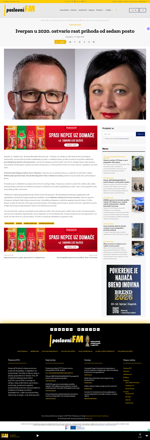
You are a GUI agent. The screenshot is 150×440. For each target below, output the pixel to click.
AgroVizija (88, 375)
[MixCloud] (98, 329)
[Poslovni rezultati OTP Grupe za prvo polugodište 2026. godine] (138, 163)
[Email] (89, 42)
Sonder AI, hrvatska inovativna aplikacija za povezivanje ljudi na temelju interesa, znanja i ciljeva (100, 394)
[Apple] (71, 329)
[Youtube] (82, 1)
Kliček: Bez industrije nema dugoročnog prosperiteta (98, 379)
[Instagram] (67, 1)
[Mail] (63, 329)
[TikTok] (77, 1)
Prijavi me (140, 134)
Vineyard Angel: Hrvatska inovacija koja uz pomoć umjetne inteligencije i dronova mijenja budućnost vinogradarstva (101, 370)
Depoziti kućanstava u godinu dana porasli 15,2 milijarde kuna (24, 257)
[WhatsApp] (80, 1)
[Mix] (85, 1)
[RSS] (72, 1)
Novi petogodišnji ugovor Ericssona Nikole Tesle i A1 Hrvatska (77, 257)
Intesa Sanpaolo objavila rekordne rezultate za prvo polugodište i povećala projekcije (114, 228)
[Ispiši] (94, 42)
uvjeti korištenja (103, 416)
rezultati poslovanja (46, 223)
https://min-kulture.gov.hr (111, 425)
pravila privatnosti (91, 416)
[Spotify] (75, 1)
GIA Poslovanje (76, 20)
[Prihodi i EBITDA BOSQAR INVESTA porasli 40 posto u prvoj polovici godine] (138, 184)
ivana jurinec (9, 223)
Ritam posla (88, 383)
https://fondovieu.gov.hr (100, 425)
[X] (84, 42)
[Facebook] (65, 1)
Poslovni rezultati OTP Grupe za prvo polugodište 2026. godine (115, 161)
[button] (116, 10)
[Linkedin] (70, 1)
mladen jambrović (30, 223)
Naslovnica (43, 20)
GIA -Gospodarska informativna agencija (59, 20)
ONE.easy (89, 418)
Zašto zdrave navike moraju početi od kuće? (100, 386)
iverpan (19, 223)
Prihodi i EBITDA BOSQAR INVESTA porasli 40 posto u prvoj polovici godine (116, 181)
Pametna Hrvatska (90, 398)
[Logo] (75, 340)
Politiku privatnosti (124, 138)
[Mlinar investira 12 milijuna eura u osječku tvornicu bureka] (138, 248)
